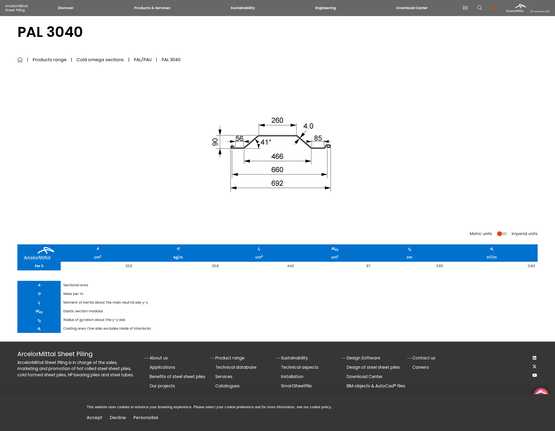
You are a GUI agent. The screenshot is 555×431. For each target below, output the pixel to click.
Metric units (481, 233)
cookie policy (320, 407)
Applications (162, 367)
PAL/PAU (143, 60)
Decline (118, 417)
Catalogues (227, 386)
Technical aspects (299, 367)
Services (223, 377)
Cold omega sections (100, 60)
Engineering (325, 7)
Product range (230, 358)
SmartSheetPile (296, 386)
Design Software (363, 358)
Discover (66, 7)
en (494, 8)
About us (159, 358)
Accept (94, 417)
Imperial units (525, 233)
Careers (420, 367)
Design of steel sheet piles (373, 367)
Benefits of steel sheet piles (177, 377)
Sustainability (243, 7)
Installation (292, 377)
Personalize (145, 417)
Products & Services (152, 7)
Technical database (235, 367)
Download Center (412, 7)
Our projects (162, 386)
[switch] (502, 233)
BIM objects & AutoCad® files (376, 386)
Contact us (423, 358)
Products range (50, 60)
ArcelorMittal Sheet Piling (16, 8)
